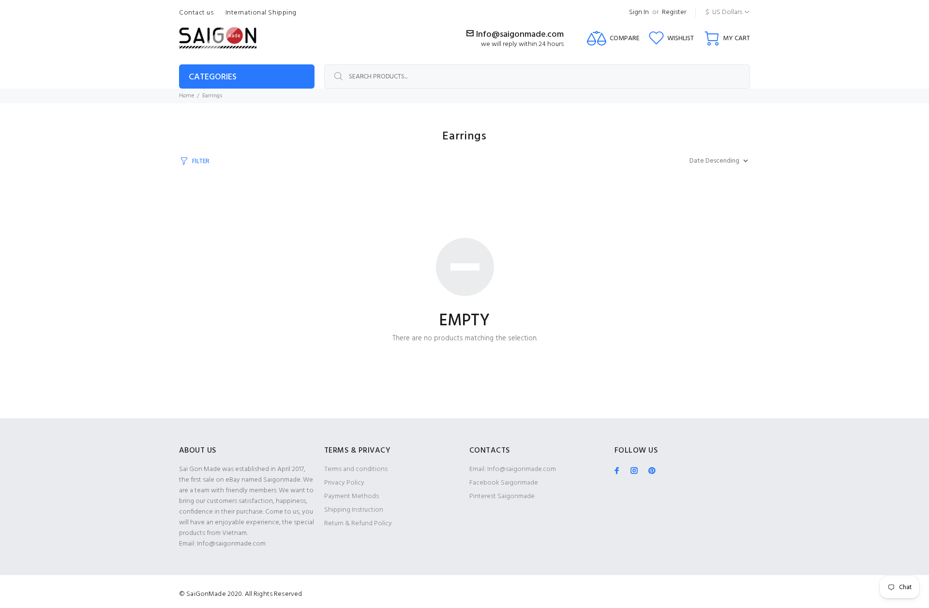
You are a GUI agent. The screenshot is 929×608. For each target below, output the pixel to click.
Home (186, 96)
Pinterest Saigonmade (502, 496)
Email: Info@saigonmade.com (512, 469)
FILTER (201, 161)
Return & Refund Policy (358, 523)
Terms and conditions (356, 469)
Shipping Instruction (353, 510)
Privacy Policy (344, 482)
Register (674, 12)
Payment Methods (351, 496)
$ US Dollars (723, 12)
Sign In (639, 12)
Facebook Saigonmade (503, 482)
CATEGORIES (213, 77)
